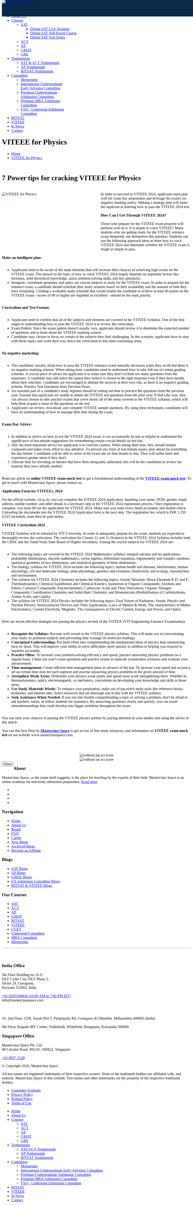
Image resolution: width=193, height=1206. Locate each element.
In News (17, 126)
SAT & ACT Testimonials (40, 63)
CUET (16, 929)
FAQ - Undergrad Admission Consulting (51, 1183)
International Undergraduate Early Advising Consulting (41, 86)
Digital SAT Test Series (47, 37)
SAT (24, 25)
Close (8, 764)
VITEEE (18, 122)
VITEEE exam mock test (165, 478)
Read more (89, 782)
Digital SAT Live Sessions (49, 29)
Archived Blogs (23, 846)
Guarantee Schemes (26, 1090)
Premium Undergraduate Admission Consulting (39, 94)
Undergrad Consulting (27, 933)
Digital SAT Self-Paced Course (53, 33)
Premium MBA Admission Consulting (49, 1179)
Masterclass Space (54, 731)
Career (16, 838)
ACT (24, 42)
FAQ (15, 834)
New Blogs (19, 842)
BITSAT (17, 118)
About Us (18, 825)
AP (23, 46)
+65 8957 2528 (13, 1058)
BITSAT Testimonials (37, 71)
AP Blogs (18, 873)
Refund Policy (22, 1099)
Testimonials (20, 58)
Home (15, 154)
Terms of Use (21, 1103)
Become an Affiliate (26, 850)
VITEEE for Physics (26, 158)
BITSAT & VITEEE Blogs (31, 886)
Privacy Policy (22, 1095)
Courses (17, 20)
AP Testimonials (33, 67)
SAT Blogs (19, 869)
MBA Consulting (24, 938)
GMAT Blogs (21, 877)
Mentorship (29, 80)
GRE (24, 54)
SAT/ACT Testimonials (38, 1149)
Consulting (19, 75)
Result (16, 829)
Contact (17, 131)
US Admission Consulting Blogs (35, 881)
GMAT (26, 50)
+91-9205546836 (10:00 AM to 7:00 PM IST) (36, 996)
